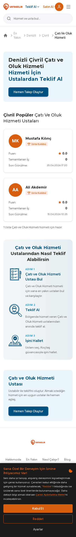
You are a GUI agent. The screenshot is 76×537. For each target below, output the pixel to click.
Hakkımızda (13, 459)
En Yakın (17, 35)
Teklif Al (30, 7)
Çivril (45, 35)
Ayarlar (38, 529)
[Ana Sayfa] (5, 35)
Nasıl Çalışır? (50, 459)
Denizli (31, 35)
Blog (67, 459)
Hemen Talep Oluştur (28, 92)
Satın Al (48, 7)
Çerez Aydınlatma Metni (50, 494)
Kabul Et (38, 508)
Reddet (38, 519)
